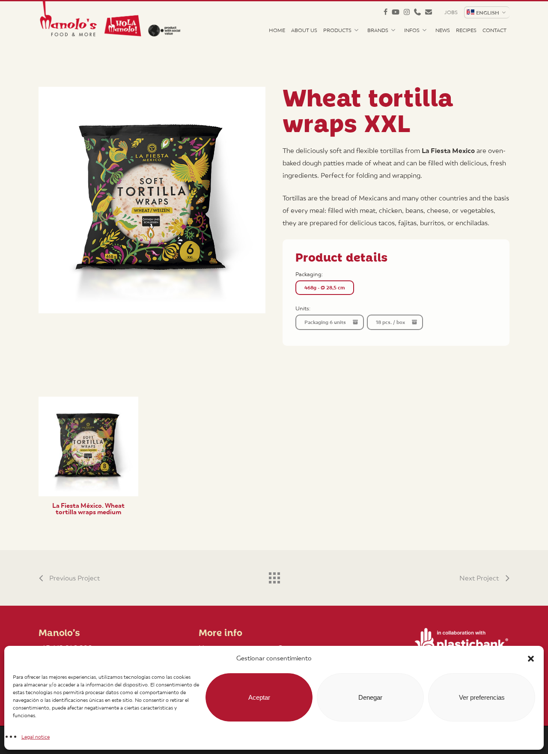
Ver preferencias (482, 697)
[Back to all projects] (274, 575)
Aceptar (259, 697)
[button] (531, 658)
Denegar (370, 697)
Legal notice (35, 736)
